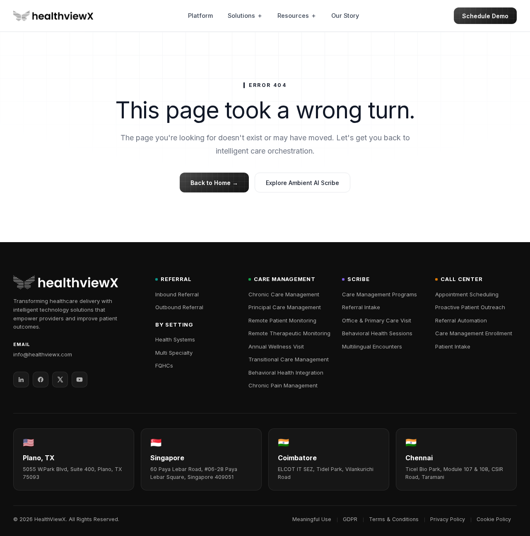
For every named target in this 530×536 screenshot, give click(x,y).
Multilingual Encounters (372, 346)
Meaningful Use (311, 519)
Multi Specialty (174, 352)
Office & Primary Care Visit (376, 320)
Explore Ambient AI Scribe (302, 182)
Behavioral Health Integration (285, 372)
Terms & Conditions (394, 519)
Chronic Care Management (283, 294)
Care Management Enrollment (473, 333)
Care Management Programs (379, 294)
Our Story (345, 15)
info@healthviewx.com (42, 354)
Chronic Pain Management (283, 385)
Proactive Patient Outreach (470, 307)
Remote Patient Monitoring (282, 320)
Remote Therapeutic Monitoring (289, 333)
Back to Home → (214, 182)
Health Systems (175, 339)
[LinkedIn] (21, 379)
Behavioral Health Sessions (377, 333)
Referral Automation (461, 320)
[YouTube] (79, 379)
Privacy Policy (447, 519)
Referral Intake (361, 307)
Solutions (241, 15)
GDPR (350, 519)
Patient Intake (452, 346)
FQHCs (164, 365)
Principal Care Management (284, 307)
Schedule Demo (485, 15)
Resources (293, 15)
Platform (200, 15)
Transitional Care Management (288, 359)
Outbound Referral (179, 307)
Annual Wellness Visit (276, 346)
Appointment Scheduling (467, 294)
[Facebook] (40, 379)
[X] (60, 379)
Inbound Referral (177, 294)
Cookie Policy (494, 519)
